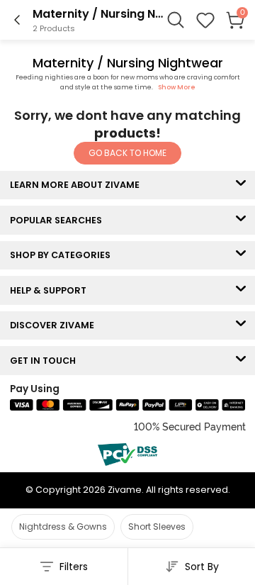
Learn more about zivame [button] (78, 185)
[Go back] (17, 19)
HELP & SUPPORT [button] (51, 290)
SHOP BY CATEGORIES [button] (63, 255)
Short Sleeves (157, 526)
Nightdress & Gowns (63, 526)
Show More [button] (177, 87)
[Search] (175, 20)
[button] (205, 20)
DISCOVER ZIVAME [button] (55, 325)
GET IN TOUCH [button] (46, 361)
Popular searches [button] (59, 220)
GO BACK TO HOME (127, 153)
